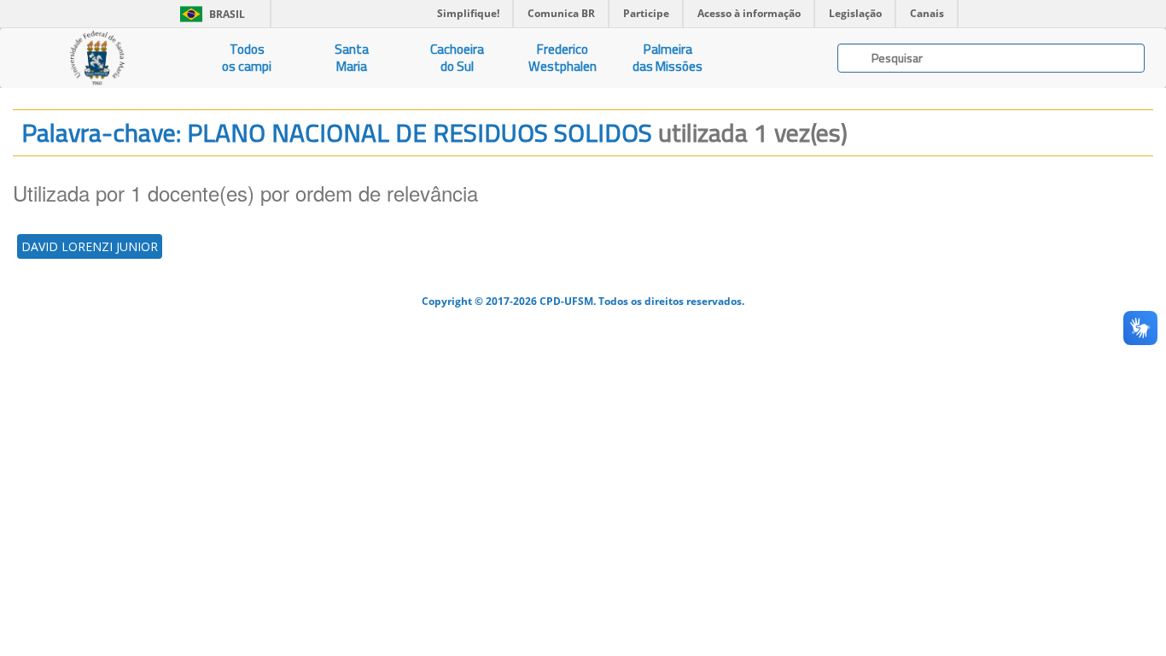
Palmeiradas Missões (668, 57)
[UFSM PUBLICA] (97, 58)
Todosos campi (246, 57)
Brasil (209, 14)
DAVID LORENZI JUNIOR (89, 246)
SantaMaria (352, 57)
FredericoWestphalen (562, 57)
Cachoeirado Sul (457, 57)
